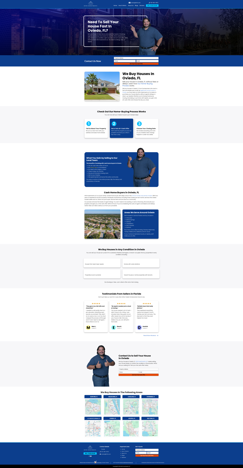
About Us (130, 5)
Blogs (136, 5)
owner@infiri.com (135, 2)
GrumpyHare (99, 462)
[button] (126, 5)
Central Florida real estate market (142, 196)
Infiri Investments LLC (142, 361)
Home (115, 5)
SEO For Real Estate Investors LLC (126, 462)
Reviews (142, 5)
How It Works (122, 5)
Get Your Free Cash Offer (136, 63)
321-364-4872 (154, 2)
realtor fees (93, 167)
